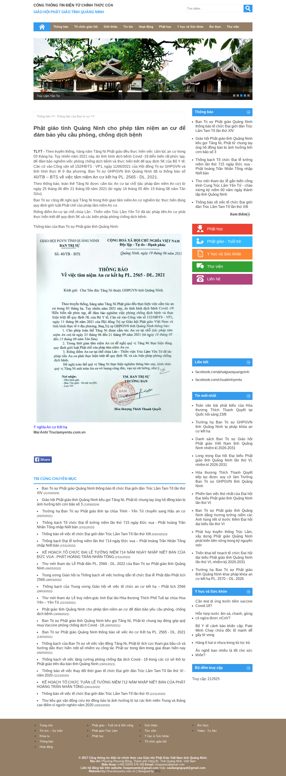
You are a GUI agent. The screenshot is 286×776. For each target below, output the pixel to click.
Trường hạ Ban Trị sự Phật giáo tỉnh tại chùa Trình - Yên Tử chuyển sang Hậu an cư (113, 511)
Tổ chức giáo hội (86, 26)
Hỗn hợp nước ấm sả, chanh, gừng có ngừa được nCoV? (224, 616)
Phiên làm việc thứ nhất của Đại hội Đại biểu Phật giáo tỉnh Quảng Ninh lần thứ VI (224, 498)
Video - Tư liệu (207, 730)
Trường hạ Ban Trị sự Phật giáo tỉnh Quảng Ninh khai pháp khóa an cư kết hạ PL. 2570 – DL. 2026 (224, 574)
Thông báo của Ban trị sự (73, 116)
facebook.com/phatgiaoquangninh (222, 372)
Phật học (165, 26)
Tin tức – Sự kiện (51, 730)
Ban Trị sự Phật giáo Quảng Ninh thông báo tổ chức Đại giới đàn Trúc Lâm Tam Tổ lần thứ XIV (224, 126)
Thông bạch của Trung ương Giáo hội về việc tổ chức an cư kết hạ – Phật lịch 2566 (113, 586)
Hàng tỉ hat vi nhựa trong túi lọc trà (223, 643)
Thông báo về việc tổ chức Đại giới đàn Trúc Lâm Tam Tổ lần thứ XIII (96, 534)
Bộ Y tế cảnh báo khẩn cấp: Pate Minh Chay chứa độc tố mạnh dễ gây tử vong (224, 630)
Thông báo (60, 26)
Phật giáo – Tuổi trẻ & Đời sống (112, 725)
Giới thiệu (111, 26)
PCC (158, 771)
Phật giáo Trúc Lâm (105, 730)
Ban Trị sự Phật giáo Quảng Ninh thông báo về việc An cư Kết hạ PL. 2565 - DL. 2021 (113, 632)
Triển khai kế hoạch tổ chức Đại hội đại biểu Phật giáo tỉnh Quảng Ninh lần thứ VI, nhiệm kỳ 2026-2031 (224, 557)
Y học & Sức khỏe (157, 736)
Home (42, 26)
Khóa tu (45, 736)
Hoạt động (146, 26)
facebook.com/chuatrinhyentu (219, 380)
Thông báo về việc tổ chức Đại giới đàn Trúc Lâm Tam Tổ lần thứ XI (95, 694)
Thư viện (233, 26)
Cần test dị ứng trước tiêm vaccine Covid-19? (224, 603)
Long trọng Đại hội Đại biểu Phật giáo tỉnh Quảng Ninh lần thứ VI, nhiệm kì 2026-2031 (224, 460)
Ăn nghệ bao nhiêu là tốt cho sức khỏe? (224, 653)
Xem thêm (238, 214)
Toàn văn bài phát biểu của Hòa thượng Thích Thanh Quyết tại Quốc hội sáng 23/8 (224, 410)
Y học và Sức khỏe (190, 26)
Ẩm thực (215, 26)
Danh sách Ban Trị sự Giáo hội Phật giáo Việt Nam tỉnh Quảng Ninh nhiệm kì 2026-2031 (224, 443)
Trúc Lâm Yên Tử (48, 96)
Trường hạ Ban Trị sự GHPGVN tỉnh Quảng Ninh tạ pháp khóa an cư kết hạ (224, 426)
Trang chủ (46, 725)
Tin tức (128, 26)
